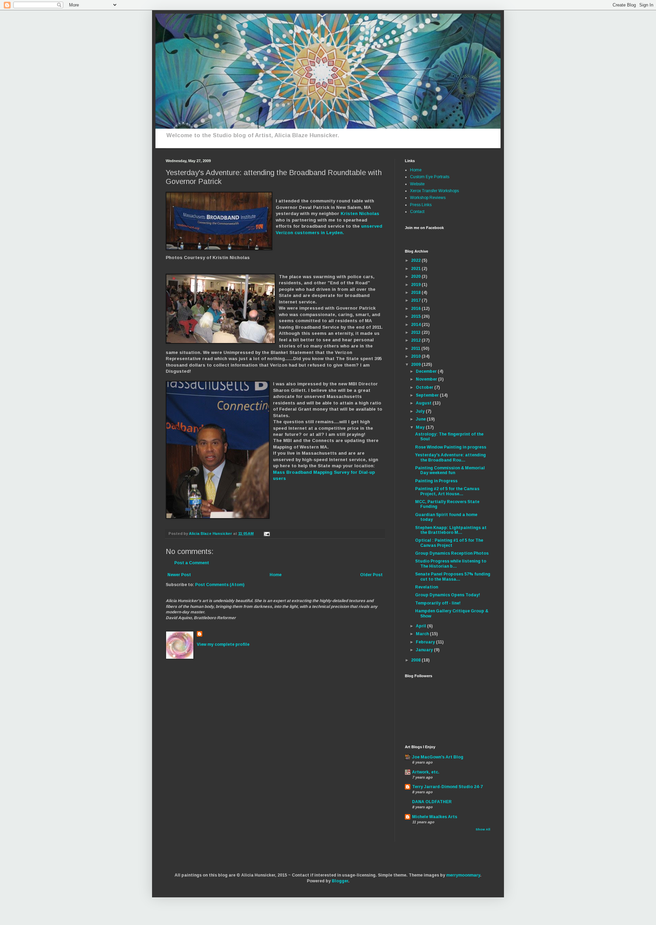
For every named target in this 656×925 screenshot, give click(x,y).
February (426, 642)
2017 (416, 300)
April (421, 626)
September (428, 395)
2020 (416, 276)
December (427, 371)
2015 (416, 316)
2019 (416, 284)
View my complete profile (223, 644)
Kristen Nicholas (360, 213)
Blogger (340, 881)
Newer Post (179, 574)
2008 (416, 660)
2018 (416, 292)
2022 (416, 260)
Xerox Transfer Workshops (434, 190)
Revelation (426, 587)
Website (417, 184)
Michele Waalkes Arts (434, 816)
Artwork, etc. (425, 772)
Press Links (421, 204)
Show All (483, 829)
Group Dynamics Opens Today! (447, 595)
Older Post (371, 574)
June (421, 419)
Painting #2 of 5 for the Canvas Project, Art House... (447, 491)
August (424, 403)
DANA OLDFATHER (432, 801)
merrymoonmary (463, 875)
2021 (416, 268)
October (425, 387)
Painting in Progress (436, 481)
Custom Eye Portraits (429, 176)
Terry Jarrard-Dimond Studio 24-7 (447, 786)
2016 (416, 308)
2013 (416, 332)
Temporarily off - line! (438, 603)
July (421, 411)
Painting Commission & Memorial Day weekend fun (450, 470)
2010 (416, 356)
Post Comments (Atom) (219, 584)
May (421, 427)
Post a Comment (191, 562)
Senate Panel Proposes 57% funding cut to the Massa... (452, 576)
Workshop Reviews (428, 197)
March (423, 633)
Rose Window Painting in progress (450, 447)
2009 (416, 364)
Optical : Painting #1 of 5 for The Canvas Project (449, 542)
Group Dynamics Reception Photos (452, 553)
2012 (416, 340)
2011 (416, 348)
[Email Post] (266, 533)
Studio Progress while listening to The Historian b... (450, 563)
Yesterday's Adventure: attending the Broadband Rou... (450, 457)
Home (276, 574)
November (427, 379)
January (425, 650)
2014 (416, 324)
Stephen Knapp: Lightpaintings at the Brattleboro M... (451, 530)
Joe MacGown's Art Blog (437, 757)
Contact (417, 211)
